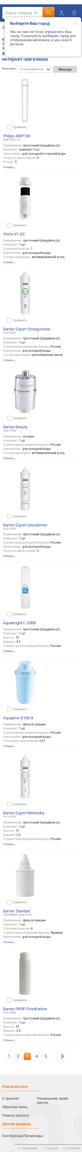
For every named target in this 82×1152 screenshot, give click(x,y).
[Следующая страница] (62, 1056)
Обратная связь (15, 1107)
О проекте (10, 1098)
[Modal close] (72, 23)
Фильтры (65, 69)
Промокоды (33, 1136)
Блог (6, 1136)
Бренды (16, 1136)
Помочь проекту (15, 1115)
